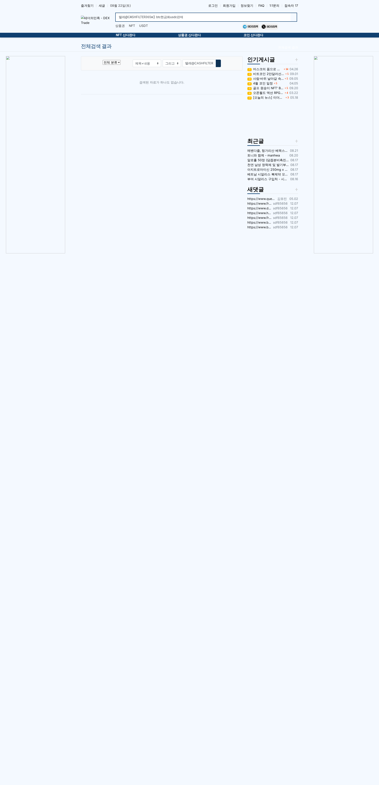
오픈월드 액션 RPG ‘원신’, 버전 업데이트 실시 (266, 93)
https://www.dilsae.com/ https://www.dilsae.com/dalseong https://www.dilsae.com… (259, 208)
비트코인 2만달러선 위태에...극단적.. (266, 74)
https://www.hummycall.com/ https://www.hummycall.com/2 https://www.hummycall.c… (259, 213)
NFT (132, 26)
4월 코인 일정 (261, 83)
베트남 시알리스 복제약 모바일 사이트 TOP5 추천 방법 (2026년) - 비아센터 (268, 174)
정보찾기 (247, 5)
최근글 (255, 141)
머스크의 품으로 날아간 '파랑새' (266, 69)
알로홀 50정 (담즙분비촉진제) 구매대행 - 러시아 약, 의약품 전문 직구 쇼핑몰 (268, 160)
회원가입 (229, 5)
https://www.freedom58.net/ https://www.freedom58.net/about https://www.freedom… (259, 203)
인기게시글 (261, 59)
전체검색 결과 (288, 47)
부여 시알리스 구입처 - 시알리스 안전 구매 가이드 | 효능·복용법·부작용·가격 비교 (268, 179)
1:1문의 (274, 5)
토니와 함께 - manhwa (263, 155)
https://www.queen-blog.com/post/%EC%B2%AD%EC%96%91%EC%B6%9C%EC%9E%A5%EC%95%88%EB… (261, 199)
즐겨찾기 (87, 5)
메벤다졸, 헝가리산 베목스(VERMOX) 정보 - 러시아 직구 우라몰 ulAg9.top (267, 151)
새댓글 (255, 189)
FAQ (261, 5)
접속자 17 (291, 5)
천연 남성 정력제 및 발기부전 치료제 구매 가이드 (268, 165)
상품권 (120, 26)
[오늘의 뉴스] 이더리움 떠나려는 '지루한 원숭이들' (266, 97)
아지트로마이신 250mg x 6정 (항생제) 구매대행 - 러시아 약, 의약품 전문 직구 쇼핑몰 (268, 169)
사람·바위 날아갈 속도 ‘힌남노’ (266, 79)
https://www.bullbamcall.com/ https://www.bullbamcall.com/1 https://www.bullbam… (259, 222)
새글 (102, 5)
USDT (143, 26)
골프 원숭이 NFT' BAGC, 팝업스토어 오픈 (266, 88)
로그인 (213, 5)
